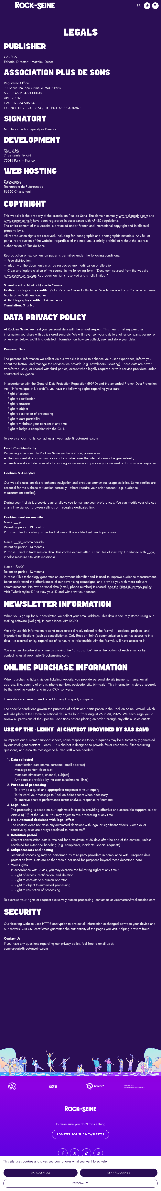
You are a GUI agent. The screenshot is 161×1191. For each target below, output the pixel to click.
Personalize (80, 1183)
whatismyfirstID (23, 591)
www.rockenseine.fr (18, 220)
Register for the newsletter (80, 1134)
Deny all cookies (118, 1172)
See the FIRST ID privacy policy (129, 586)
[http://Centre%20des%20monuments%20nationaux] (128, 1086)
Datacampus (12, 181)
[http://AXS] (46, 1086)
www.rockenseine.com (132, 215)
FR (139, 5)
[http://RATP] (87, 1086)
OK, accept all (40, 1172)
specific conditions (23, 708)
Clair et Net (12, 150)
